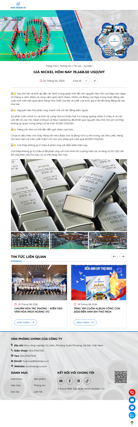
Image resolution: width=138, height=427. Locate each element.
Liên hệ (38, 391)
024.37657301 (36, 350)
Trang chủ (52, 65)
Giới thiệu (16, 378)
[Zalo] (132, 415)
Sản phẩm (40, 378)
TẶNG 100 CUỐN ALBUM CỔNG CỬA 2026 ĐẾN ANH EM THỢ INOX (55, 310)
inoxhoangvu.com (36, 366)
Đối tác (15, 391)
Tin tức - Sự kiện (82, 65)
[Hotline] (132, 392)
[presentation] (114, 256)
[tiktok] (87, 381)
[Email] (132, 400)
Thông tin (65, 65)
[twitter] (94, 80)
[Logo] (18, 5)
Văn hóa (15, 385)
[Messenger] (132, 407)
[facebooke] (86, 80)
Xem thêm (41, 322)
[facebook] (69, 381)
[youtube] (60, 381)
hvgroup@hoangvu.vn (35, 361)
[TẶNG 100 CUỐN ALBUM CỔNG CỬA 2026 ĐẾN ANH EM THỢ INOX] (56, 282)
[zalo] (78, 381)
